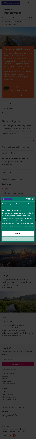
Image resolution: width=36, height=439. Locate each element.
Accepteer (18, 233)
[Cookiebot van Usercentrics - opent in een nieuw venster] (26, 199)
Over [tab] (29, 204)
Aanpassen (17, 239)
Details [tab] (18, 204)
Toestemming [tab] (6, 204)
